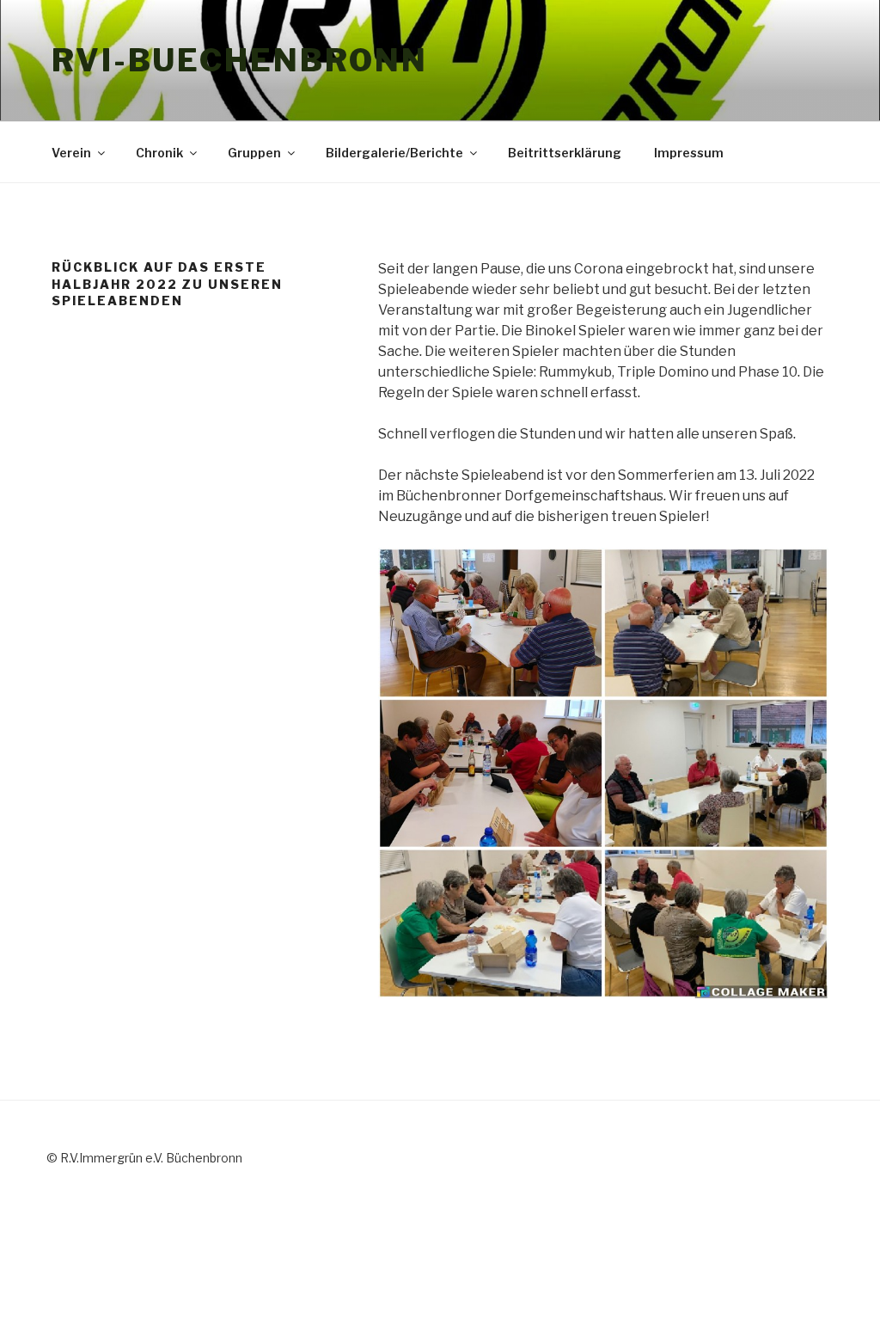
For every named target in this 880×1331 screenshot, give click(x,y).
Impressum (689, 152)
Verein (71, 152)
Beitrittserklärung (564, 152)
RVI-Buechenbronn (240, 60)
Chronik (159, 152)
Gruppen (254, 152)
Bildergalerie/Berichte (394, 152)
